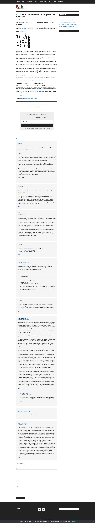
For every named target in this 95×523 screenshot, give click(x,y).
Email (17, 486)
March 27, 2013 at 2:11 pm (23, 188)
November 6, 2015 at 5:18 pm (23, 319)
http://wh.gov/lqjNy (31, 250)
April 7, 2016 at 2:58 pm (22, 424)
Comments (19, 139)
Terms (17, 511)
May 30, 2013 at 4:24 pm (22, 245)
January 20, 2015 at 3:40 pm (23, 262)
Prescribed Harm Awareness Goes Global (67, 22)
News (33, 98)
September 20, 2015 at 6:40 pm (24, 301)
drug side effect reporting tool (38, 91)
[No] (93, 521)
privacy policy (38, 128)
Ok (74, 521)
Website (17, 491)
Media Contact (18, 508)
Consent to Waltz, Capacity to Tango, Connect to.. (68, 17)
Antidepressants (29, 98)
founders (49, 85)
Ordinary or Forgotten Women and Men (66, 20)
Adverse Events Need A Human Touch (66, 26)
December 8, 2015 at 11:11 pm (24, 411)
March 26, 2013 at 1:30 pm (23, 145)
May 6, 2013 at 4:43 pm (22, 214)
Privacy (20, 511)
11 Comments (25, 19)
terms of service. (47, 128)
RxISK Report (37, 107)
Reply (19, 180)
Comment (18, 468)
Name (17, 480)
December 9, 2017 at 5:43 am (25, 394)
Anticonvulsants (23, 98)
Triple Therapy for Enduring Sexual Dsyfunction (68, 24)
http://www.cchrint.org (24, 280)
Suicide (36, 98)
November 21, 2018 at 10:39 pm (26, 278)
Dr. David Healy (23, 28)
